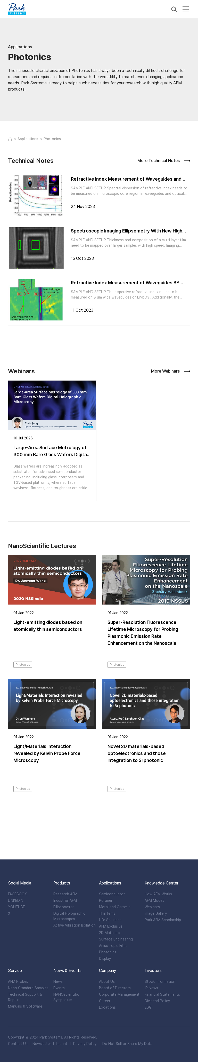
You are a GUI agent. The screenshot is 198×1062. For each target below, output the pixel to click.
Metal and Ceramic (114, 907)
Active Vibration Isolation (74, 925)
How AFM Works (158, 894)
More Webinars (165, 371)
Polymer (105, 900)
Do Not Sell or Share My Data (127, 1044)
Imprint (61, 1044)
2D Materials (109, 933)
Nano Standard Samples (28, 988)
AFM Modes (154, 900)
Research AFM (65, 894)
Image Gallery (156, 913)
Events (59, 988)
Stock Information (160, 981)
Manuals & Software (25, 1006)
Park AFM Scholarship (163, 920)
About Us (107, 981)
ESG (148, 1007)
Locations (107, 1007)
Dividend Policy (157, 1001)
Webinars (152, 907)
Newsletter (41, 1044)
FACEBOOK (17, 894)
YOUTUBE (16, 907)
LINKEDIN (15, 900)
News (58, 981)
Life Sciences (110, 920)
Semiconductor (112, 894)
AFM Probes (18, 981)
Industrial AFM (65, 900)
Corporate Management (119, 994)
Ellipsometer (63, 907)
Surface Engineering (116, 939)
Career (104, 1001)
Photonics (107, 952)
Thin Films (107, 913)
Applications (28, 139)
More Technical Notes (158, 161)
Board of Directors (115, 988)
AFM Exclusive (110, 926)
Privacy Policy (84, 1044)
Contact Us (18, 1044)
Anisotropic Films (113, 946)
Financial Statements (162, 994)
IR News (151, 988)
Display (105, 958)
